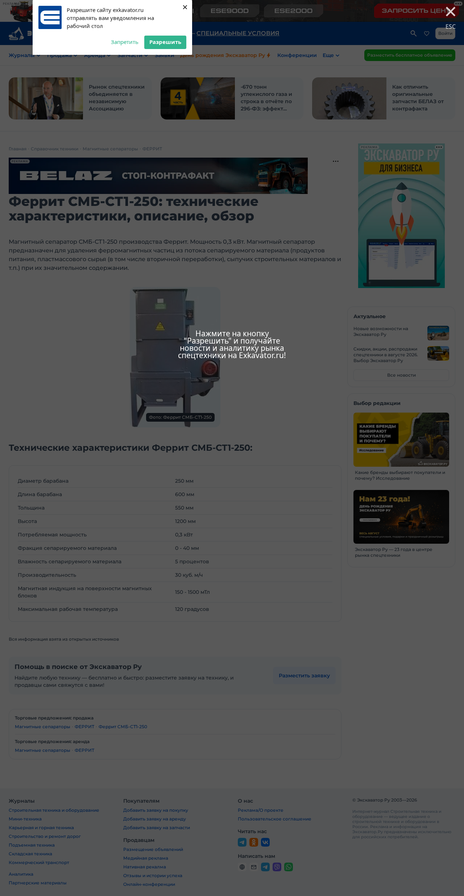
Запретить (124, 41)
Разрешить (165, 41)
